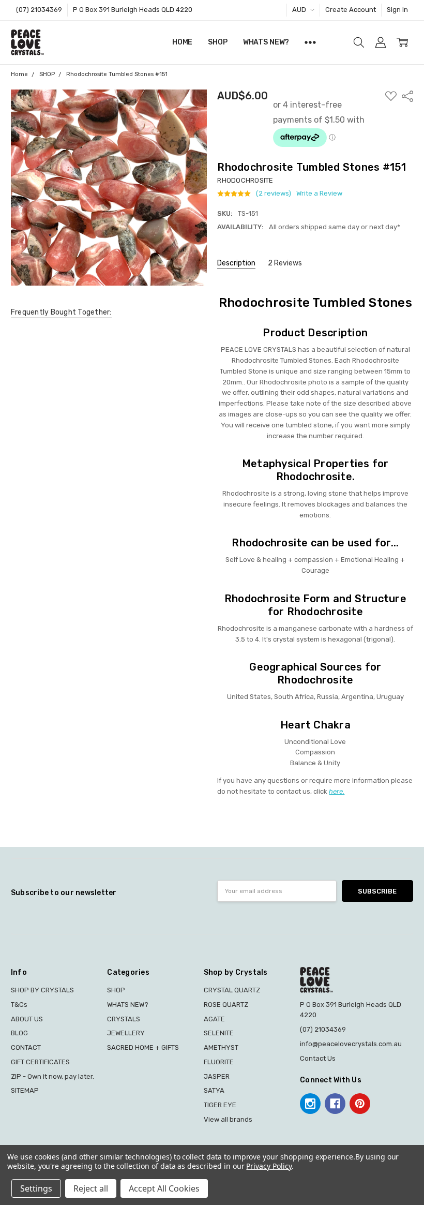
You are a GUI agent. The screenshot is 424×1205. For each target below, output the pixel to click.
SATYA (214, 1090)
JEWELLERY (126, 1033)
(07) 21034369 (39, 9)
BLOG (19, 1033)
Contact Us (318, 1058)
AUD (300, 9)
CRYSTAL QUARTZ (232, 990)
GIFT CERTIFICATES (40, 1062)
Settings (36, 1188)
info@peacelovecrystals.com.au (351, 1044)
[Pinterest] (360, 1103)
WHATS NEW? (266, 42)
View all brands (228, 1119)
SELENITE (219, 1033)
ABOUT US (27, 1019)
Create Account (350, 9)
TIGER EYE (220, 1105)
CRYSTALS (123, 1019)
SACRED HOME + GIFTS (143, 1047)
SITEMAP (25, 1090)
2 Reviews (285, 263)
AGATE (214, 1019)
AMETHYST (221, 1047)
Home (182, 42)
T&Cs (19, 1004)
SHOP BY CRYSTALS (42, 990)
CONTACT (26, 1047)
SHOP (217, 42)
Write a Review (319, 193)
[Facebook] (335, 1103)
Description (236, 263)
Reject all (90, 1188)
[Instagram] (310, 1103)
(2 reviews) (273, 193)
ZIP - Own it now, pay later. (52, 1076)
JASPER (217, 1076)
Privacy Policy (268, 1166)
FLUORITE (219, 1062)
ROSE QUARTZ (226, 1004)
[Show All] (310, 42)
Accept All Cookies (164, 1188)
